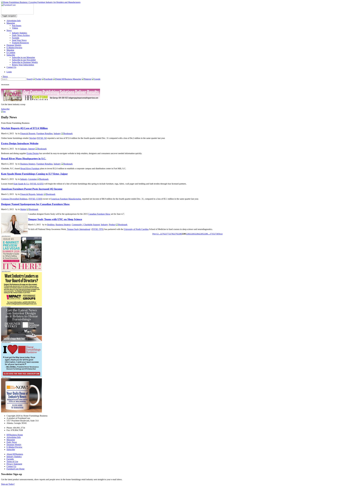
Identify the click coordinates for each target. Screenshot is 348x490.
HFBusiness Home (15, 435)
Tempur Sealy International (78, 229)
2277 (166, 234)
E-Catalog (11, 52)
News (9, 30)
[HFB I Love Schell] (21, 376)
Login (9, 72)
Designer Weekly (14, 45)
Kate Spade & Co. (21, 184)
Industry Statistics (19, 33)
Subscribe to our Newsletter (24, 60)
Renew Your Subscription (23, 65)
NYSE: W (41, 138)
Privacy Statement (14, 464)
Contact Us (11, 67)
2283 (193, 234)
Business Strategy (27, 164)
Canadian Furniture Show (99, 214)
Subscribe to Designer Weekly (25, 62)
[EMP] (21, 270)
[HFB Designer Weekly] (21, 341)
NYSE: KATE (36, 184)
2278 (171, 234)
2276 (162, 234)
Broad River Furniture (29, 168)
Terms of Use (12, 461)
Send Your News (19, 40)
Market (23, 209)
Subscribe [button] (5, 109)
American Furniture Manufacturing (66, 199)
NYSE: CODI (35, 199)
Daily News (12, 442)
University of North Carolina (136, 229)
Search (30, 79)
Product (112, 224)
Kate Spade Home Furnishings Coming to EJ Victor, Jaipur (34, 173)
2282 (188, 234)
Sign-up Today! (8, 484)
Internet (31, 149)
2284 (197, 234)
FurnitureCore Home (15, 469)
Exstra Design (33, 153)
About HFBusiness (15, 454)
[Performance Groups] (21, 305)
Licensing (32, 179)
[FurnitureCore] (17, 14)
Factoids (15, 38)
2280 (180, 234)
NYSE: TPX (97, 229)
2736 (216, 234)
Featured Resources (20, 43)
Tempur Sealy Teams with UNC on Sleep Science (55, 219)
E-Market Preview (14, 47)
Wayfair (32, 138)
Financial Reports (27, 133)
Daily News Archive (21, 35)
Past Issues (16, 25)
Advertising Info (14, 20)
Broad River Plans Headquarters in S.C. (23, 158)
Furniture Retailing (44, 133)
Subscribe (11, 55)
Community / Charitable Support (86, 224)
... (159, 234)
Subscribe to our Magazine (23, 57)
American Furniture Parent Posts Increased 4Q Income (31, 188)
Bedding (51, 224)
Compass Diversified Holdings (14, 199)
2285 (201, 234)
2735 (212, 234)
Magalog (10, 50)
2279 (175, 234)
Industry (57, 133)
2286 (206, 234)
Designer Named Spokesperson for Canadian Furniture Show (35, 204)
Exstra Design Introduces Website (19, 143)
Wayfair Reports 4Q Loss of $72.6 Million (24, 128)
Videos (15, 28)
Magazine (11, 23)
